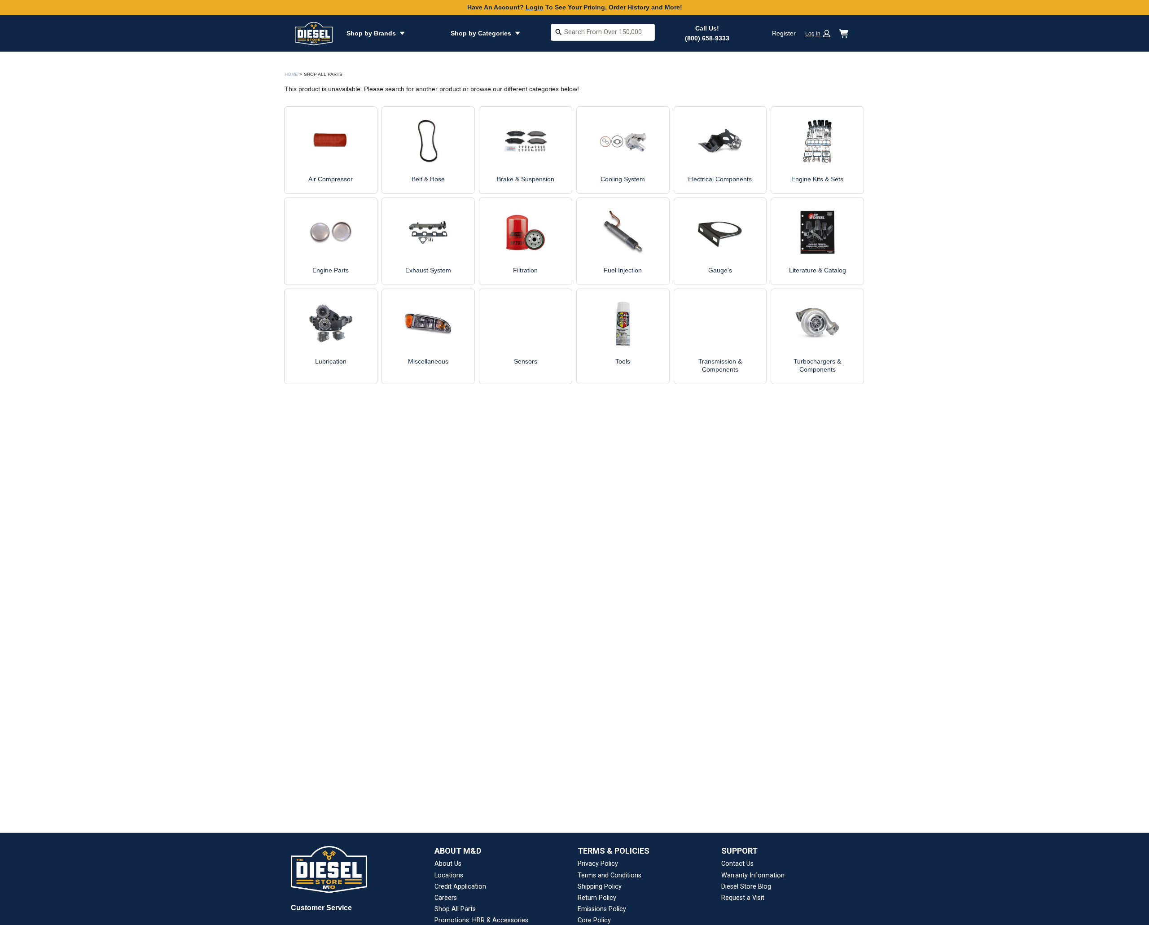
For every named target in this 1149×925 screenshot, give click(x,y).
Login (535, 7)
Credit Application (460, 886)
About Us (447, 864)
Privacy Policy (598, 864)
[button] (821, 33)
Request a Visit (742, 898)
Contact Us (737, 864)
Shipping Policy (600, 886)
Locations (448, 875)
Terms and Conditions (609, 875)
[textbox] (603, 32)
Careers (445, 898)
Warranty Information (753, 875)
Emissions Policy (602, 909)
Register (784, 33)
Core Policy (594, 920)
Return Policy (597, 898)
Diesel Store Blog (746, 886)
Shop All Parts (455, 909)
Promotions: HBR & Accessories (481, 920)
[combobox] (603, 33)
